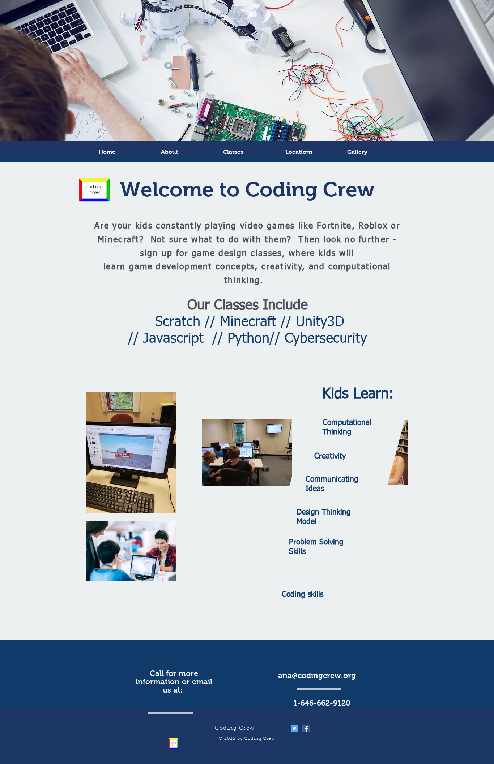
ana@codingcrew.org (317, 675)
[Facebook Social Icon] (306, 728)
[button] (374, 152)
